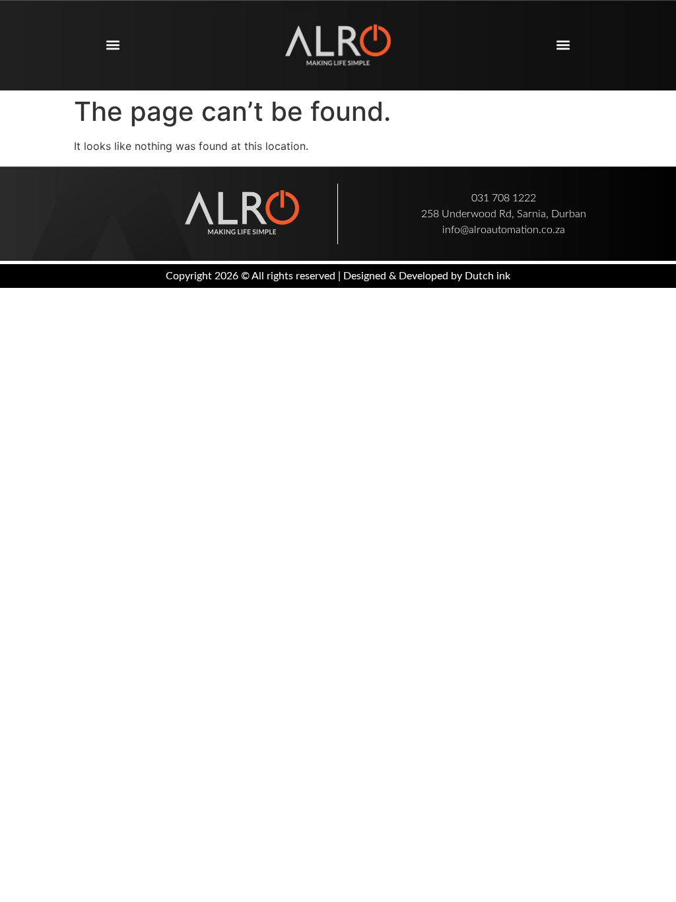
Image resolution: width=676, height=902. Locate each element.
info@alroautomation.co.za (503, 230)
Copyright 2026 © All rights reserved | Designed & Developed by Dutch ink (338, 276)
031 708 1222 (503, 198)
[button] (112, 45)
